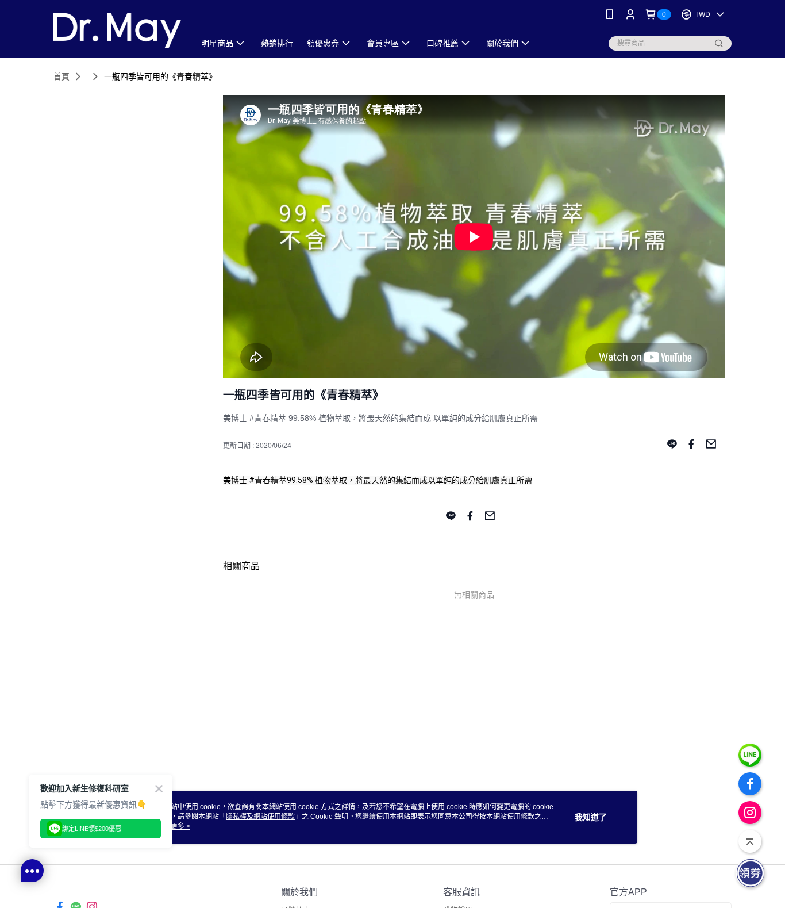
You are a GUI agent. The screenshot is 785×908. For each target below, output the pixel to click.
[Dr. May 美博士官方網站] (117, 30)
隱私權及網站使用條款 (260, 817)
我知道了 (591, 817)
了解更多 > (173, 826)
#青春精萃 (268, 480)
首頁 (61, 76)
